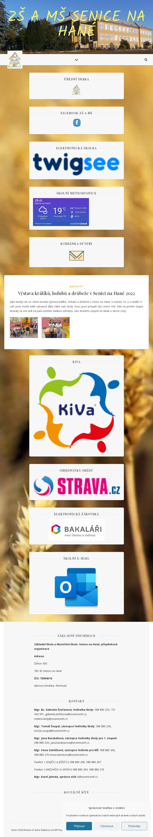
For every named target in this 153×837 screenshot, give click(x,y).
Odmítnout (106, 826)
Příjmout (79, 826)
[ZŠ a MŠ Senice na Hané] (14, 60)
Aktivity (76, 286)
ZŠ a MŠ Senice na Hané (76, 25)
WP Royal (59, 830)
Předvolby (134, 826)
